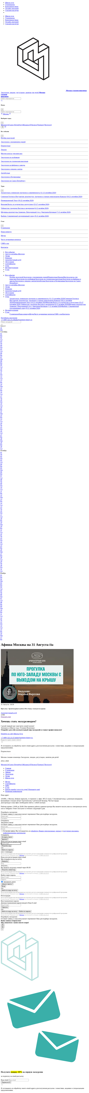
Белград (48, 125)
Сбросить (5, 907)
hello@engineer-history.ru (23, 320)
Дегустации (9, 262)
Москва (5, 125)
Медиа (3, 236)
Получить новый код (8, 870)
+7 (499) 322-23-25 (43, 855)
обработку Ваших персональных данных (46, 831)
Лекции (4, 150)
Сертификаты (10, 264)
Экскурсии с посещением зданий (13, 142)
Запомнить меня (9, 882)
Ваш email (5, 1080)
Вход (3, 886)
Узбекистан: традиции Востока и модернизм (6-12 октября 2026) (25, 208)
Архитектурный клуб (13, 260)
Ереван (41, 125)
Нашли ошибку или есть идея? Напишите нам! (22, 789)
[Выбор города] (10, 114)
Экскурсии (9, 774)
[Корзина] (5, 127)
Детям (7, 256)
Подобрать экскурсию (9, 318)
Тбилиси (34, 125)
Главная (8, 768)
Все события (10, 252)
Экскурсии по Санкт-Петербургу (13, 181)
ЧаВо (7, 785)
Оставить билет (7, 837)
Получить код (6, 846)
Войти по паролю (7, 850)
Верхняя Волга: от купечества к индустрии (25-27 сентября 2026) (25, 204)
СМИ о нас (5, 243)
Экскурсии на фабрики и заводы (13, 165)
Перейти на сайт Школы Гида (12, 734)
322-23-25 (7, 320)
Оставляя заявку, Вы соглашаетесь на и (41, 832)
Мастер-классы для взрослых (11, 153)
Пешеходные (5, 146)
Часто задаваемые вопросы (11, 239)
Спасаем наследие (12, 10)
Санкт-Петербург (16, 125)
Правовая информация (13, 791)
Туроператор (10, 5)
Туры (7, 266)
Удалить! (5, 839)
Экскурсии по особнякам (10, 157)
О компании (5, 228)
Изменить (5, 861)
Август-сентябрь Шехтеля (15, 254)
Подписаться (6, 1082)
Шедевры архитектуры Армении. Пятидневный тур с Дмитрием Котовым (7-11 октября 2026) (36, 212)
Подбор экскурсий (8, 138)
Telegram (21, 855)
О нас (7, 269)
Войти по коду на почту (9, 890)
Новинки (8, 258)
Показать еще (6, 717)
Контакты (4, 247)
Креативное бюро (11, 6)
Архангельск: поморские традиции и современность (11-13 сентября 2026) (28, 193)
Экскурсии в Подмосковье (11, 177)
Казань (27, 125)
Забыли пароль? (7, 884)
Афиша (8, 772)
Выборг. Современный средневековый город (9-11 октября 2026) (25, 216)
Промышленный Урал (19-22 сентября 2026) (17, 200)
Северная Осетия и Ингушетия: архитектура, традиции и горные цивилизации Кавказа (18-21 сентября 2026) (41, 196)
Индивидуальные (11, 268)
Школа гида (9, 3)
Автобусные (5, 173)
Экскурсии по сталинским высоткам (14, 161)
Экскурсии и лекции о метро (11, 169)
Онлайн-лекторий (12, 8)
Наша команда (6, 232)
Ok (3, 925)
